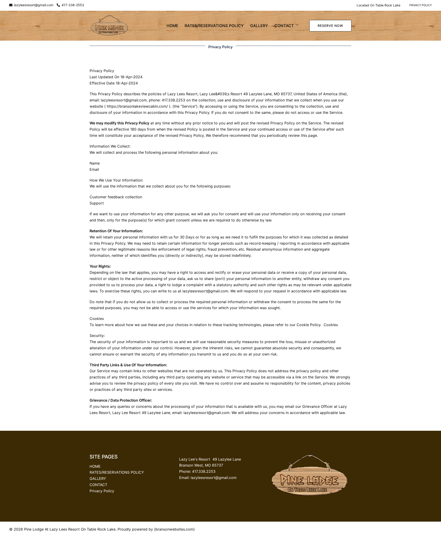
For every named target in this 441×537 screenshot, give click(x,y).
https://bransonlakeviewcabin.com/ (137, 106)
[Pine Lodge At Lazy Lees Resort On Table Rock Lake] (110, 25)
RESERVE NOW (330, 26)
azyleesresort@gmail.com (214, 477)
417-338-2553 (73, 5)
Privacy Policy (420, 5)
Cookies (331, 324)
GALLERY (259, 25)
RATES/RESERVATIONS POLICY (214, 25)
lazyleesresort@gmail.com (33, 5)
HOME (172, 25)
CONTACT (284, 25)
